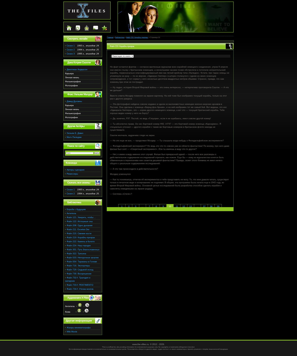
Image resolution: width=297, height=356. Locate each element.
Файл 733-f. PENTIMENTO (80, 285)
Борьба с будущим (76, 209)
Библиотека (119, 37)
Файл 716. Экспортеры (78, 265)
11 (177, 206)
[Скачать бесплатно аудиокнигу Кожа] (78, 312)
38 (211, 206)
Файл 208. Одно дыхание (80, 225)
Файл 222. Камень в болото (81, 241)
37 (204, 206)
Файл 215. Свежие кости (79, 233)
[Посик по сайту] (76, 29)
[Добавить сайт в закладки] (103, 29)
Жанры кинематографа (78, 327)
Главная (110, 37)
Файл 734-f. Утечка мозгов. (80, 289)
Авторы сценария (75, 169)
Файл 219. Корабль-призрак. (137, 37)
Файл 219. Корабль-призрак (81, 237)
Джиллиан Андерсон (77, 69)
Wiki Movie (72, 331)
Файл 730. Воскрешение (79, 273)
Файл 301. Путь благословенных (83, 249)
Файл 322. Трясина (76, 253)
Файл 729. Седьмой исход (80, 269)
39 (218, 206)
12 (184, 206)
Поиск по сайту (75, 146)
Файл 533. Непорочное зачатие (83, 257)
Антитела (71, 213)
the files (87, 11)
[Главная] (67, 29)
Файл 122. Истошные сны (80, 221)
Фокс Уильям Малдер (80, 94)
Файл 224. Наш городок (79, 245)
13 (190, 206)
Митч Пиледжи (74, 137)
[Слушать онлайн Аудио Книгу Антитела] (86, 306)
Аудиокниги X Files (78, 297)
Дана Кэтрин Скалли (79, 62)
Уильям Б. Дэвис (75, 133)
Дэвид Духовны (74, 101)
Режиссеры (72, 174)
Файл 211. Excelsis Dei (78, 229)
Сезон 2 (71, 49)
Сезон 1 (71, 45)
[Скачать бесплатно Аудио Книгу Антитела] (79, 306)
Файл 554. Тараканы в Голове (82, 261)
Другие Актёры (76, 126)
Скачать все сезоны (78, 182)
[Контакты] (94, 29)
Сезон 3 (71, 53)
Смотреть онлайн (77, 38)
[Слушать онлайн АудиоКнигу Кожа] (85, 312)
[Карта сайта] (85, 29)
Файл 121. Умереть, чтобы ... (81, 217)
